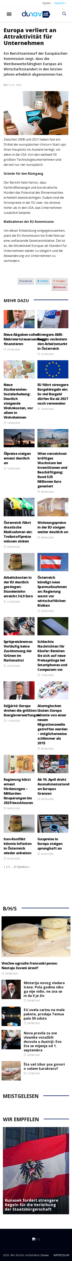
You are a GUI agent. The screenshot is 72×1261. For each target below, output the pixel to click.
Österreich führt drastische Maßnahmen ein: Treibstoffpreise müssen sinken (18, 531)
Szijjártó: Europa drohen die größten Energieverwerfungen (22, 710)
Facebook (26, 281)
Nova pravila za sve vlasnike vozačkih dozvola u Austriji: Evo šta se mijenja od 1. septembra (43, 1041)
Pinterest (60, 287)
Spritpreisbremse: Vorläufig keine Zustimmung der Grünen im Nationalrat (18, 650)
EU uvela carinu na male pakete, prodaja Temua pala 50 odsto (44, 1014)
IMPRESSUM (61, 1255)
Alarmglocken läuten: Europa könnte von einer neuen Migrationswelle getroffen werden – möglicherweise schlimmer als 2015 (52, 724)
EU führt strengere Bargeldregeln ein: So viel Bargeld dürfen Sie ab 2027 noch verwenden (52, 394)
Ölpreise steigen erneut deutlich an (17, 458)
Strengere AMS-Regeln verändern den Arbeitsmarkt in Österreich (52, 341)
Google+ (60, 281)
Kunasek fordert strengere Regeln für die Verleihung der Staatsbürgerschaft (31, 1205)
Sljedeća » (23, 867)
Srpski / (46, 3)
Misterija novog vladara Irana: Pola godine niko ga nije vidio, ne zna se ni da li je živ (44, 989)
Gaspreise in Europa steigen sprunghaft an (49, 844)
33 (15, 867)
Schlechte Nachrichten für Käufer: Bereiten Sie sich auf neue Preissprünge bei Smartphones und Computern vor (52, 655)
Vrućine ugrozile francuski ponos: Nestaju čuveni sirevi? (30, 965)
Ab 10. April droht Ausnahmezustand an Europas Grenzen (53, 786)
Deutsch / (60, 3)
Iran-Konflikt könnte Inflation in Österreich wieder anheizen (17, 846)
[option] (36, 1170)
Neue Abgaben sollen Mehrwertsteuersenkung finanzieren (25, 339)
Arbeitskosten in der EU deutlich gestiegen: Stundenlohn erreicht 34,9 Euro (18, 586)
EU (5, 85)
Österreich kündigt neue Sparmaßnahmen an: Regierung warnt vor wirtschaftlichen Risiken (52, 591)
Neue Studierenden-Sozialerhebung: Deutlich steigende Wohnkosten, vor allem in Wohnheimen (18, 401)
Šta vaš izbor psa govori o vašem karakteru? (44, 1066)
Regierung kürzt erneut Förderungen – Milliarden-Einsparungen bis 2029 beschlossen (18, 791)
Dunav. (45, 1255)
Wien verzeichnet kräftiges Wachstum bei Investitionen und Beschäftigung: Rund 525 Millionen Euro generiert (52, 469)
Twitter (43, 281)
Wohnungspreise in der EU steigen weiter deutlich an (52, 527)
